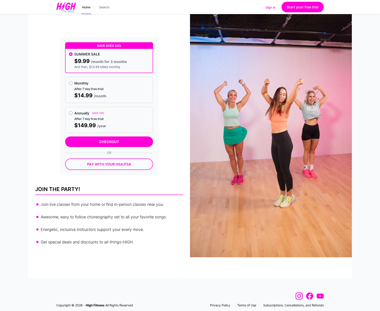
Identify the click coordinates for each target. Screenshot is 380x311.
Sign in (270, 7)
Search (104, 7)
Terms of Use (246, 305)
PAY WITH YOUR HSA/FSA (109, 164)
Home (86, 7)
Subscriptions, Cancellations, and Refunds (293, 305)
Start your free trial (302, 7)
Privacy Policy (220, 305)
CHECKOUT (109, 142)
